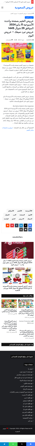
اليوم (29, 215)
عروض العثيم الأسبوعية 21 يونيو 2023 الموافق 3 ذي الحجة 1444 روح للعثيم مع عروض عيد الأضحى (26, 333)
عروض (21, 219)
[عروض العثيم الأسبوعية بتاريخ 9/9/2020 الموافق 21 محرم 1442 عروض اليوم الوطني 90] (26, 303)
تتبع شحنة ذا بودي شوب (26, 372)
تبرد (14, 215)
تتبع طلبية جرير (28, 397)
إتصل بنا (30, 369)
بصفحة (22, 215)
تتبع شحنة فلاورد (28, 383)
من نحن (30, 421)
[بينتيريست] (12, 225)
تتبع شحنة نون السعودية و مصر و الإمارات (21, 392)
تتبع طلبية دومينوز (27, 400)
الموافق (10, 211)
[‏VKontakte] (30, 229)
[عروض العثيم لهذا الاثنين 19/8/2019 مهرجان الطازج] (9, 303)
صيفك (29, 219)
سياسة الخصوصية (27, 418)
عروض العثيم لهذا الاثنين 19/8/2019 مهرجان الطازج (9, 310)
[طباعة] (21, 229)
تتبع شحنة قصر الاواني (26, 386)
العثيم (19, 211)
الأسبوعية (28, 211)
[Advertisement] (17, 29)
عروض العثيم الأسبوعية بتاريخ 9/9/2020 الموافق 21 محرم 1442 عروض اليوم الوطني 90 (26, 312)
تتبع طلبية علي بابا (27, 406)
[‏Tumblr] (16, 225)
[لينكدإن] (21, 225)
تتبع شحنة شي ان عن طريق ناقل (23, 377)
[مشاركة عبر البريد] (25, 229)
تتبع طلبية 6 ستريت (27, 395)
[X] (25, 225)
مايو (13, 219)
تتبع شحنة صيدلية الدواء (26, 380)
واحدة (6, 219)
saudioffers (17, 237)
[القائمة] (2, 8)
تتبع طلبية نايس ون (27, 412)
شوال (6, 215)
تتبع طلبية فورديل (27, 409)
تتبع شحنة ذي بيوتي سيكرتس (24, 374)
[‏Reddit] (8, 225)
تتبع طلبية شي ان (27, 403)
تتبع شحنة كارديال (27, 389)
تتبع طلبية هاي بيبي (27, 415)
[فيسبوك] (30, 225)
